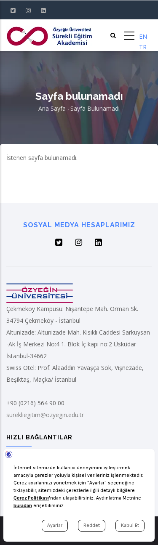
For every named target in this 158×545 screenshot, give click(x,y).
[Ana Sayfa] (49, 35)
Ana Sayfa (52, 108)
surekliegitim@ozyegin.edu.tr (45, 415)
